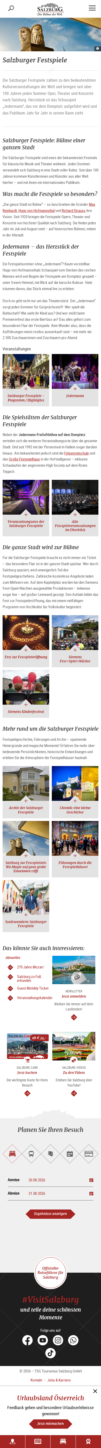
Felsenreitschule (76, 453)
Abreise (13, 1193)
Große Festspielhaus (24, 459)
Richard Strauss (73, 210)
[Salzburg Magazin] (38, 1441)
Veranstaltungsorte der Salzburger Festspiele (26, 524)
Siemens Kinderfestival (26, 712)
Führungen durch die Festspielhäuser (75, 865)
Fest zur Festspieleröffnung (26, 657)
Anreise (13, 1179)
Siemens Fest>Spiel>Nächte (75, 659)
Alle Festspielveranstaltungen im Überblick (75, 526)
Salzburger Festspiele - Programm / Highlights (26, 398)
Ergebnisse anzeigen (50, 1214)
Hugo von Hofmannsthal (36, 210)
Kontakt (36, 1380)
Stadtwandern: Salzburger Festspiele (26, 924)
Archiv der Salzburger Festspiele (26, 810)
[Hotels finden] (63, 1441)
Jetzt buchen (27, 1073)
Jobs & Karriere (59, 1380)
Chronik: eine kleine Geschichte (75, 810)
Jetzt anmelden (74, 996)
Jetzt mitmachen (51, 1423)
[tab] (12, 1153)
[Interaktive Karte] (12, 1441)
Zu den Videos (74, 1073)
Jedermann (75, 396)
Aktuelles (13, 958)
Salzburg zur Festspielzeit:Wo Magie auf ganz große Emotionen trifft (26, 867)
